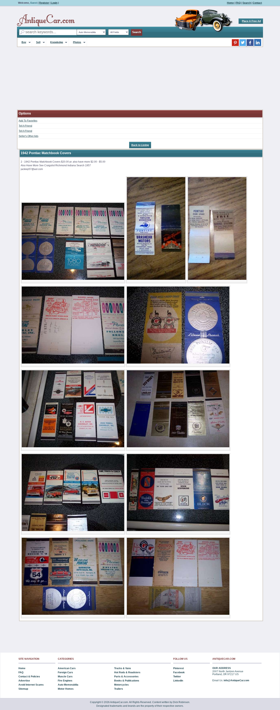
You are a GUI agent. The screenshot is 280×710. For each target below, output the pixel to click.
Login (54, 2)
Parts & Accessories (126, 676)
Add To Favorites (28, 120)
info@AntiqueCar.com (236, 680)
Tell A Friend (25, 125)
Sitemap (23, 688)
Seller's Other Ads (28, 136)
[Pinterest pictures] (235, 45)
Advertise (24, 680)
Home (230, 2)
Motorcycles (121, 684)
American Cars (67, 668)
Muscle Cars (65, 676)
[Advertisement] (140, 81)
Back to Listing (140, 145)
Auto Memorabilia (68, 684)
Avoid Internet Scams (31, 684)
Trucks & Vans (122, 668)
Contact (257, 2)
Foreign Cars (65, 672)
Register (44, 2)
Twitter (177, 676)
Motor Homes (66, 688)
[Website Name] (46, 20)
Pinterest (178, 668)
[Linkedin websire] (257, 45)
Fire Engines (65, 680)
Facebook (179, 672)
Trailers (118, 688)
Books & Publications (126, 680)
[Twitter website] (243, 45)
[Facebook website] (250, 45)
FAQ (238, 2)
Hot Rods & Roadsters (127, 672)
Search (246, 2)
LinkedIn (178, 680)
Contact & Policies (29, 676)
